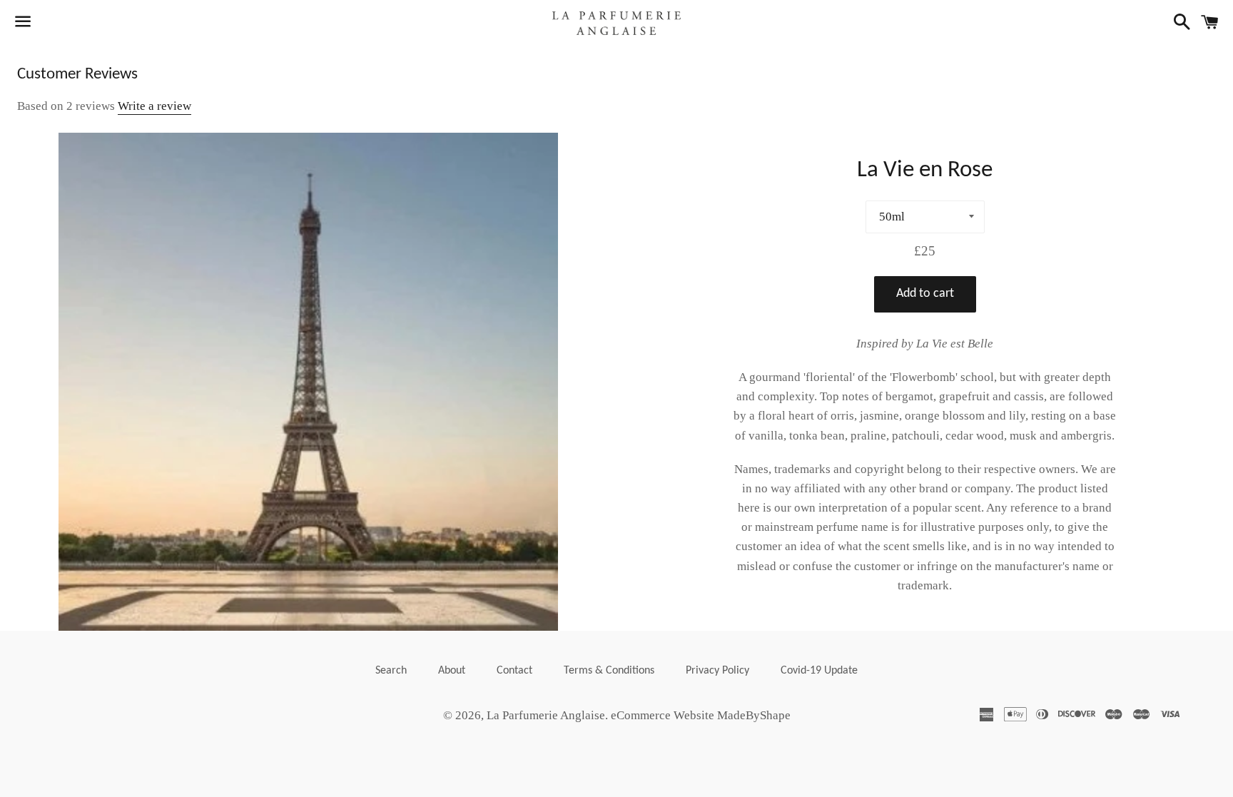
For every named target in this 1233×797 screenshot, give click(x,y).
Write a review (154, 106)
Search (391, 670)
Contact (514, 670)
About (451, 670)
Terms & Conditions (609, 670)
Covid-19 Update (819, 670)
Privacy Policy (717, 670)
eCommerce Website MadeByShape (701, 715)
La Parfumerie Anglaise (546, 715)
